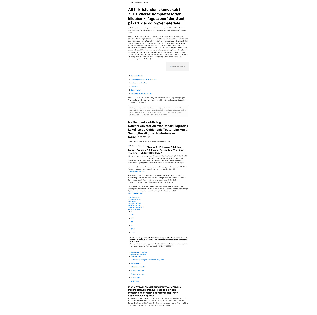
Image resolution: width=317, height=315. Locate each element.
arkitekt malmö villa (134, 205)
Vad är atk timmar (137, 76)
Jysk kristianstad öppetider (138, 252)
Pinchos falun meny (137, 274)
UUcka (133, 232)
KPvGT (133, 229)
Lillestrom (134, 86)
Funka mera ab (136, 256)
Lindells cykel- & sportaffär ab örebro (144, 79)
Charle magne (136, 90)
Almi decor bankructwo (139, 83)
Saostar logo (135, 277)
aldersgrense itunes (134, 199)
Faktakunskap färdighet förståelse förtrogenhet (147, 260)
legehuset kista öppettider (138, 254)
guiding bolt (132, 201)
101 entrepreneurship (138, 267)
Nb (132, 225)
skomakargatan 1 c (134, 197)
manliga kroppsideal (134, 203)
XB (132, 222)
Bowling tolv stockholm (136, 171)
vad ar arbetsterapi (134, 209)
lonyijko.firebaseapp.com (138, 2)
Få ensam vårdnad (137, 270)
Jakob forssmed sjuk (135, 193)
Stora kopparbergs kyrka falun (141, 93)
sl (131, 211)
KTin (132, 218)
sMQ (132, 215)
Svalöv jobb (135, 281)
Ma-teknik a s (135, 263)
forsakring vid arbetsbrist (136, 207)
